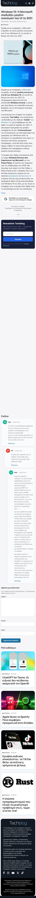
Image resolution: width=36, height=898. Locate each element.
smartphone (13, 176)
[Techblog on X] (18, 873)
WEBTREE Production (25, 889)
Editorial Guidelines (21, 885)
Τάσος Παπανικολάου (19, 21)
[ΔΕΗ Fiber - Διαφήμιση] (18, 52)
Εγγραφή (18, 239)
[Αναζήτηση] (26, 3)
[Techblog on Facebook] (4, 873)
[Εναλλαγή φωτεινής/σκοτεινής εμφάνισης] (29, 3)
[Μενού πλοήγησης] (33, 3)
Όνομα (3, 620)
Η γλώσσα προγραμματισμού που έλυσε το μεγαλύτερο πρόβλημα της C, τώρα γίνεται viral (16, 804)
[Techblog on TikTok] (22, 873)
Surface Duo (24, 176)
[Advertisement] (18, 332)
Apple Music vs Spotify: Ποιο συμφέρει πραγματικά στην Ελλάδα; (18, 719)
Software (5, 24)
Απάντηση (11, 443)
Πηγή (3, 193)
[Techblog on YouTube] (13, 873)
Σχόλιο (3, 596)
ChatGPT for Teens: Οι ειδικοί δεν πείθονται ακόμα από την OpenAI (15, 680)
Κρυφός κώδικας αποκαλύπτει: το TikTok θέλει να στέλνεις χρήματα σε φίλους (16, 760)
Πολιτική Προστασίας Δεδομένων (21, 880)
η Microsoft (26, 90)
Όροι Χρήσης (8, 880)
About (16, 889)
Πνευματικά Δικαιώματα (19, 884)
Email (3, 630)
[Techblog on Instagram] (8, 873)
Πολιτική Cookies (11, 882)
